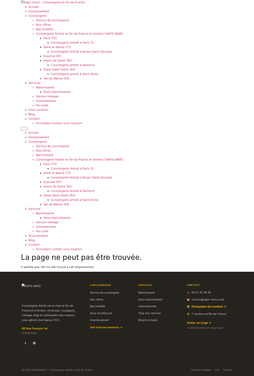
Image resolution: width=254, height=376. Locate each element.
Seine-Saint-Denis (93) (59, 69)
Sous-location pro (101, 313)
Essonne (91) (52, 56)
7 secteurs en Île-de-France (209, 314)
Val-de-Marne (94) (56, 78)
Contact (34, 118)
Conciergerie (37, 16)
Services (34, 83)
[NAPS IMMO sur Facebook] (25, 343)
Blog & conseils (147, 320)
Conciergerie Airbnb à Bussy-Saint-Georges (81, 51)
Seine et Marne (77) (57, 47)
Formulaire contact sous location (59, 123)
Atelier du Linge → (199, 323)
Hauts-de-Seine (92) (57, 60)
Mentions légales (201, 369)
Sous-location (38, 110)
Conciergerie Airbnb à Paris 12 (72, 42)
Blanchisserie (45, 87)
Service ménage (47, 96)
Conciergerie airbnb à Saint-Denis (74, 74)
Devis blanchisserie (56, 92)
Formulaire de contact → (209, 306)
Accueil (33, 7)
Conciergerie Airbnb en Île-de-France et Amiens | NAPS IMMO (79, 33)
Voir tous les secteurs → (106, 327)
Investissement (38, 11)
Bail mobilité (44, 29)
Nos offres (43, 24)
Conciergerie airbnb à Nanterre (72, 65)
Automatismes (46, 101)
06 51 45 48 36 (201, 292)
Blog (31, 114)
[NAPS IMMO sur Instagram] (34, 343)
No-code (42, 105)
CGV (217, 369)
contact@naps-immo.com (208, 299)
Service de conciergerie (52, 20)
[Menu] (24, 128)
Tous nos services (149, 313)
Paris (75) (50, 38)
